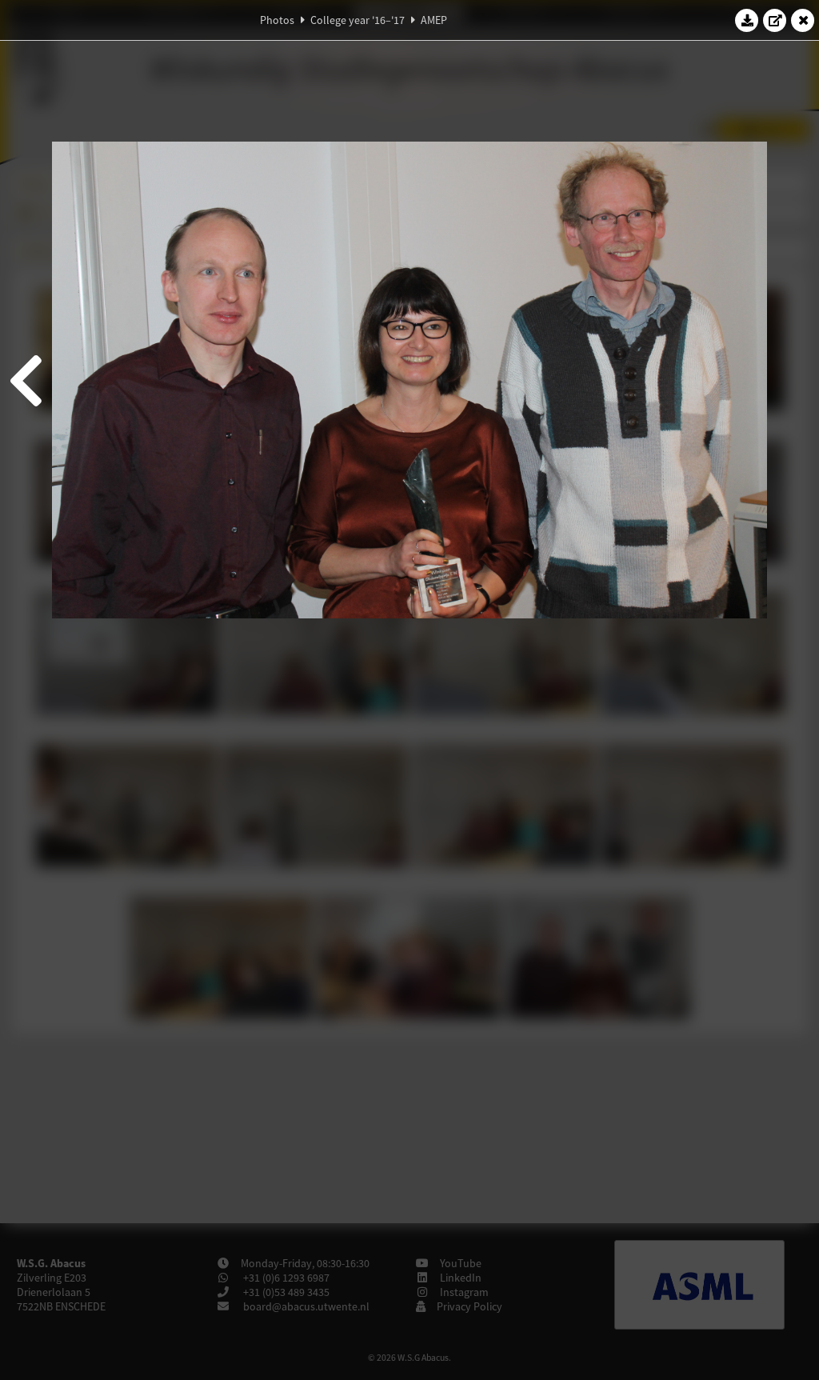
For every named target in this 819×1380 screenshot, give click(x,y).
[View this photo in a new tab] (775, 20)
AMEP (434, 20)
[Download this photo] (747, 20)
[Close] (803, 20)
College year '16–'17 (357, 20)
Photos (277, 20)
